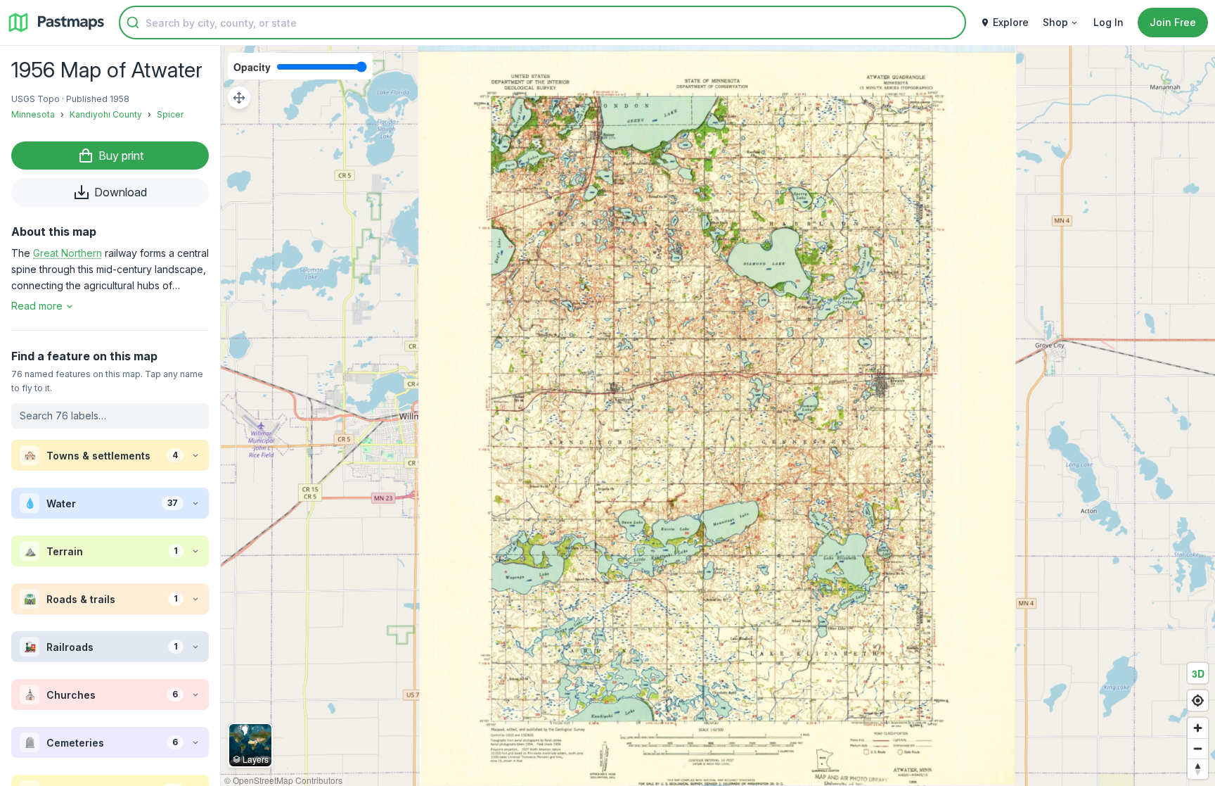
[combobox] (542, 22)
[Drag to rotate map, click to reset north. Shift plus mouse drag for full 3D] (1198, 769)
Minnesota (33, 114)
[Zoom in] (1198, 728)
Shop (1055, 22)
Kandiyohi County (106, 114)
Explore (1011, 22)
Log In (1108, 22)
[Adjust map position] (239, 98)
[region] (718, 416)
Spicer (170, 114)
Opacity (252, 67)
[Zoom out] (1198, 748)
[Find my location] (1198, 700)
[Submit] (133, 22)
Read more (37, 306)
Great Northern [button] (67, 253)
